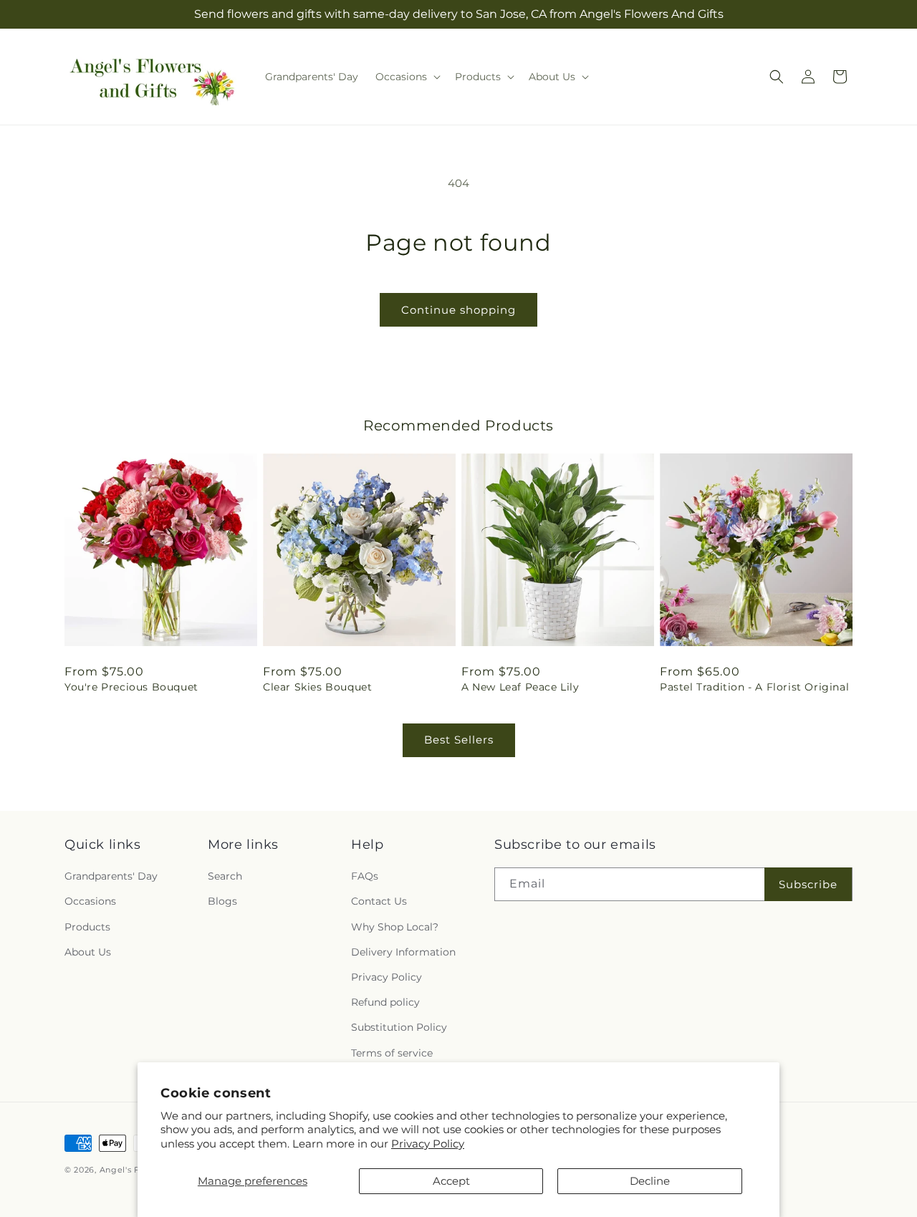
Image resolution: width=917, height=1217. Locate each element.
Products (87, 926)
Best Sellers (459, 739)
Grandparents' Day (111, 876)
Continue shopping (458, 310)
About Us (87, 952)
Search (225, 876)
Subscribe (808, 884)
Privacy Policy (427, 1143)
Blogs (222, 901)
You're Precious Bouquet (131, 686)
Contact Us (379, 901)
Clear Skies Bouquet (317, 686)
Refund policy (385, 1002)
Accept (451, 1181)
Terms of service (392, 1053)
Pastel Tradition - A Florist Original (754, 686)
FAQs (364, 876)
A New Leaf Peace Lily (520, 686)
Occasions (90, 901)
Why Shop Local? (394, 926)
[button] (406, 77)
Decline (650, 1181)
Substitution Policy (399, 1027)
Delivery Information (403, 952)
